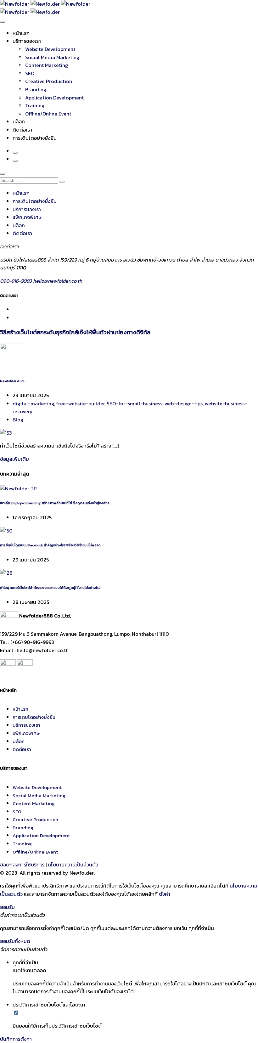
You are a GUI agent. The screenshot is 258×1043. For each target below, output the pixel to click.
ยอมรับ (7, 907)
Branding (35, 89)
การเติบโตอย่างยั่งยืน (35, 138)
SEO (29, 73)
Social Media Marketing (52, 57)
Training (34, 105)
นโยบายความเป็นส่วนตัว (73, 864)
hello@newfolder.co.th (57, 281)
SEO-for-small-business (134, 403)
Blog (18, 419)
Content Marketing (46, 65)
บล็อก (19, 121)
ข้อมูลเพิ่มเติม (14, 459)
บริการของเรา (27, 41)
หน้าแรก (21, 33)
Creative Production (48, 81)
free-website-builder (80, 403)
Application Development (54, 97)
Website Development (50, 49)
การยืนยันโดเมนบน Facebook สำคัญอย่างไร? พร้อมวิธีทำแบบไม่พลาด (50, 545)
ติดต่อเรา (22, 129)
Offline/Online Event (48, 113)
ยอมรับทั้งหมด (15, 941)
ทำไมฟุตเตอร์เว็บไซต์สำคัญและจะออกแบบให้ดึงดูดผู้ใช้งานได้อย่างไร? (50, 587)
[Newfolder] (45, 4)
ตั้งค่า (164, 894)
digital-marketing (33, 403)
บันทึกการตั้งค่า (16, 1039)
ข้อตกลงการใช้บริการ (22, 864)
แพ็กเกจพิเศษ (27, 217)
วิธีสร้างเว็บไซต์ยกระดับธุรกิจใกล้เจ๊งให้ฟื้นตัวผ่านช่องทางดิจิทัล (75, 332)
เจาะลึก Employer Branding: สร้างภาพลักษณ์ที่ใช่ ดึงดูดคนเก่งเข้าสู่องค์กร (54, 502)
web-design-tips (184, 403)
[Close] (2, 174)
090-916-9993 (16, 281)
